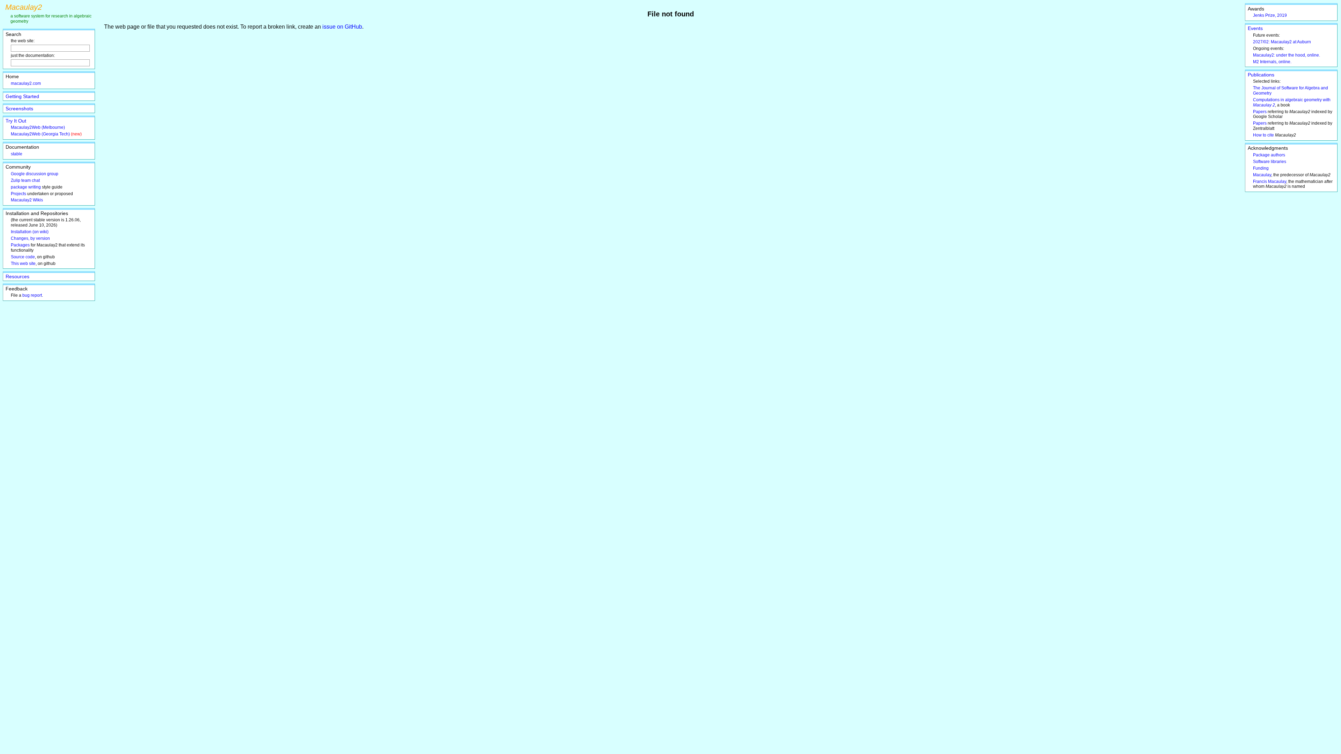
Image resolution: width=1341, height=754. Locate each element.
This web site (23, 263)
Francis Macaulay (1269, 181)
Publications (1261, 74)
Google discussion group (34, 173)
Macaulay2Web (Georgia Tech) (40, 134)
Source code (23, 256)
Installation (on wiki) (30, 231)
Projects (18, 193)
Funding (1261, 168)
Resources (17, 276)
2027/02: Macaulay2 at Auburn (1282, 41)
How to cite (1263, 135)
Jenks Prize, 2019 (1270, 15)
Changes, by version (30, 238)
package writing (26, 187)
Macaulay (1262, 174)
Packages (20, 245)
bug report (32, 295)
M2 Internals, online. (1272, 61)
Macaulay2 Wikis (27, 200)
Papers (1260, 111)
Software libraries (1269, 161)
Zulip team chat (25, 180)
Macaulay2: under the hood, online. (1286, 55)
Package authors (1269, 155)
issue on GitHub (342, 27)
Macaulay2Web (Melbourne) (38, 127)
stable (16, 153)
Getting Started (22, 96)
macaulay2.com (26, 83)
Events (1255, 28)
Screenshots (19, 108)
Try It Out (16, 121)
